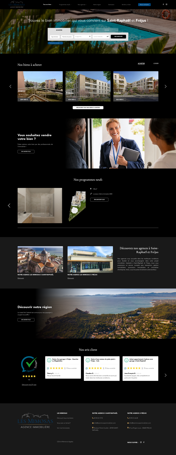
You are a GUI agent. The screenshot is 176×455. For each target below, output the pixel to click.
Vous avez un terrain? (63, 423)
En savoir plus (26, 151)
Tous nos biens (47, 4)
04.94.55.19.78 (98, 418)
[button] (10, 86)
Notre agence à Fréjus (136, 413)
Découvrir (21, 278)
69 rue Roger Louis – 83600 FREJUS (140, 428)
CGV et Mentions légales (65, 442)
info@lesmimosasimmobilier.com (105, 423)
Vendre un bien (126, 5)
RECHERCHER (118, 36)
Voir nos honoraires (63, 428)
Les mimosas (62, 413)
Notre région (97, 5)
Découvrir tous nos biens (65, 418)
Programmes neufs (64, 5)
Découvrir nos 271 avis (29, 385)
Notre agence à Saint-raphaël (105, 413)
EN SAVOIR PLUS (99, 199)
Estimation (111, 5)
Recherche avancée (55, 43)
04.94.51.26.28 (133, 418)
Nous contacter (144, 5)
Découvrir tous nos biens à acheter (88, 107)
